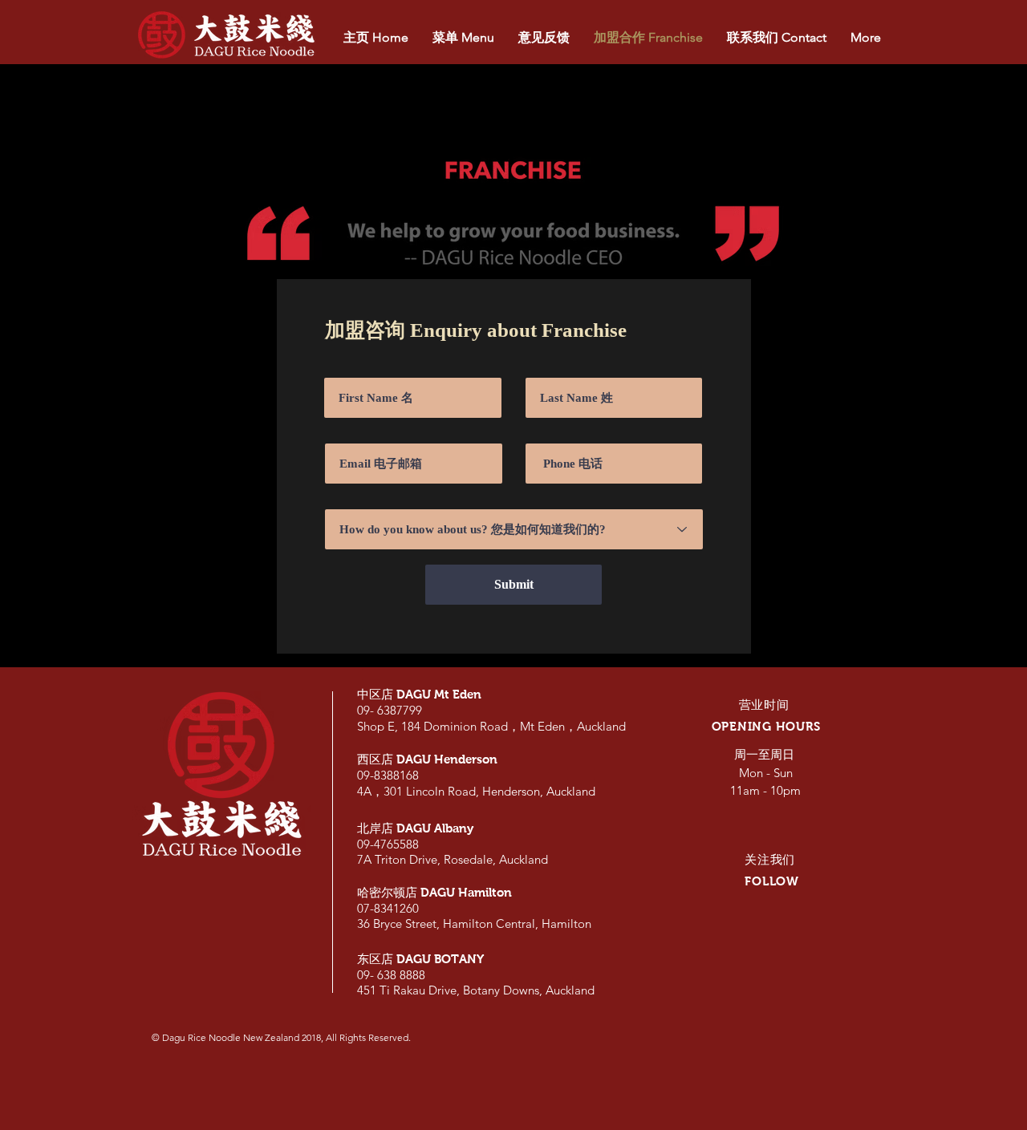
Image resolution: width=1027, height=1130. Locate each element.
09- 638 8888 (391, 974)
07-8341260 (388, 908)
